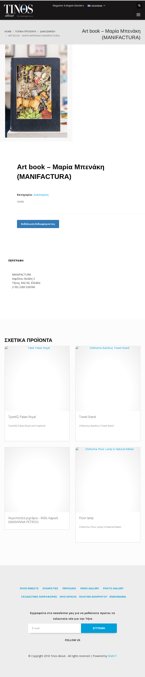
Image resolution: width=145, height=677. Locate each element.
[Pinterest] (118, 6)
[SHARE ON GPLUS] (33, 207)
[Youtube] (124, 6)
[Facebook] (113, 6)
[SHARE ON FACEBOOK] (20, 207)
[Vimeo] (130, 6)
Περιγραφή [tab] (15, 260)
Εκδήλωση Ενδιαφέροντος (38, 224)
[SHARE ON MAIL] (46, 207)
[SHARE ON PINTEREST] (39, 207)
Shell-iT (112, 656)
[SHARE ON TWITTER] (26, 207)
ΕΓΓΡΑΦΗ (99, 628)
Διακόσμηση (41, 194)
